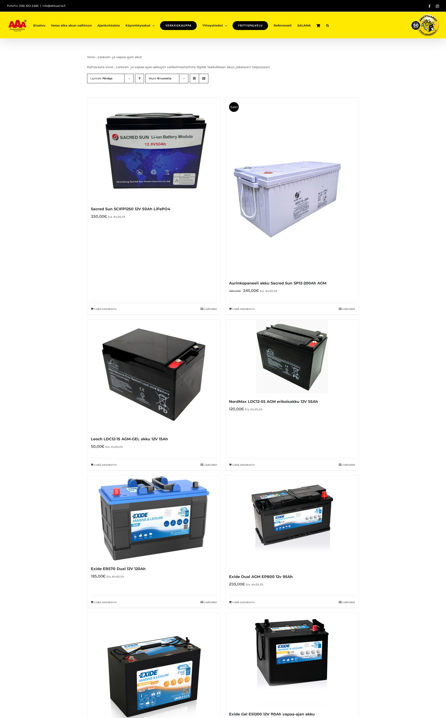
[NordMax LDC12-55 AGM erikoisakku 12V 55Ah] (292, 357)
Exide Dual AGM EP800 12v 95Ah (261, 576)
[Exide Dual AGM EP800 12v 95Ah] (292, 522)
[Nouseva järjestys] (139, 78)
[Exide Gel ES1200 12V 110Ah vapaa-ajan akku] (292, 659)
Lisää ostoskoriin (105, 309)
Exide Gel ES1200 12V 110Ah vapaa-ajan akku (272, 714)
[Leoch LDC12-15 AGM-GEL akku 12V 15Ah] (153, 375)
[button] (327, 25)
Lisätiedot (210, 309)
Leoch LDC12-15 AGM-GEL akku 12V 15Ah (129, 439)
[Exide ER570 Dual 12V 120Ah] (153, 518)
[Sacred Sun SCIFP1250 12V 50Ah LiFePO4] (153, 149)
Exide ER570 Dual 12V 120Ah (118, 569)
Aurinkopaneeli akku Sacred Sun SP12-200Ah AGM (277, 283)
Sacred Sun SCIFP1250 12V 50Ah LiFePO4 (130, 209)
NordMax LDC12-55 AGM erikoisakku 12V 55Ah (273, 401)
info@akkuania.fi (54, 5)
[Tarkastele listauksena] (203, 78)
